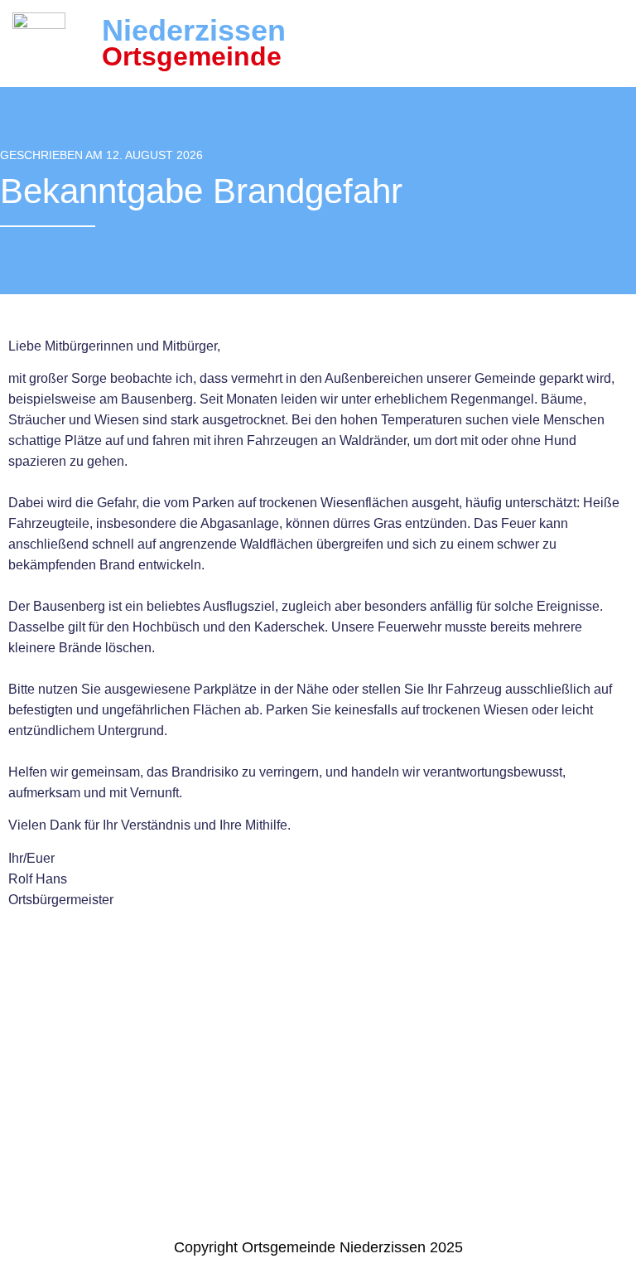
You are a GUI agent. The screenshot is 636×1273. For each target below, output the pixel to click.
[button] (614, 43)
